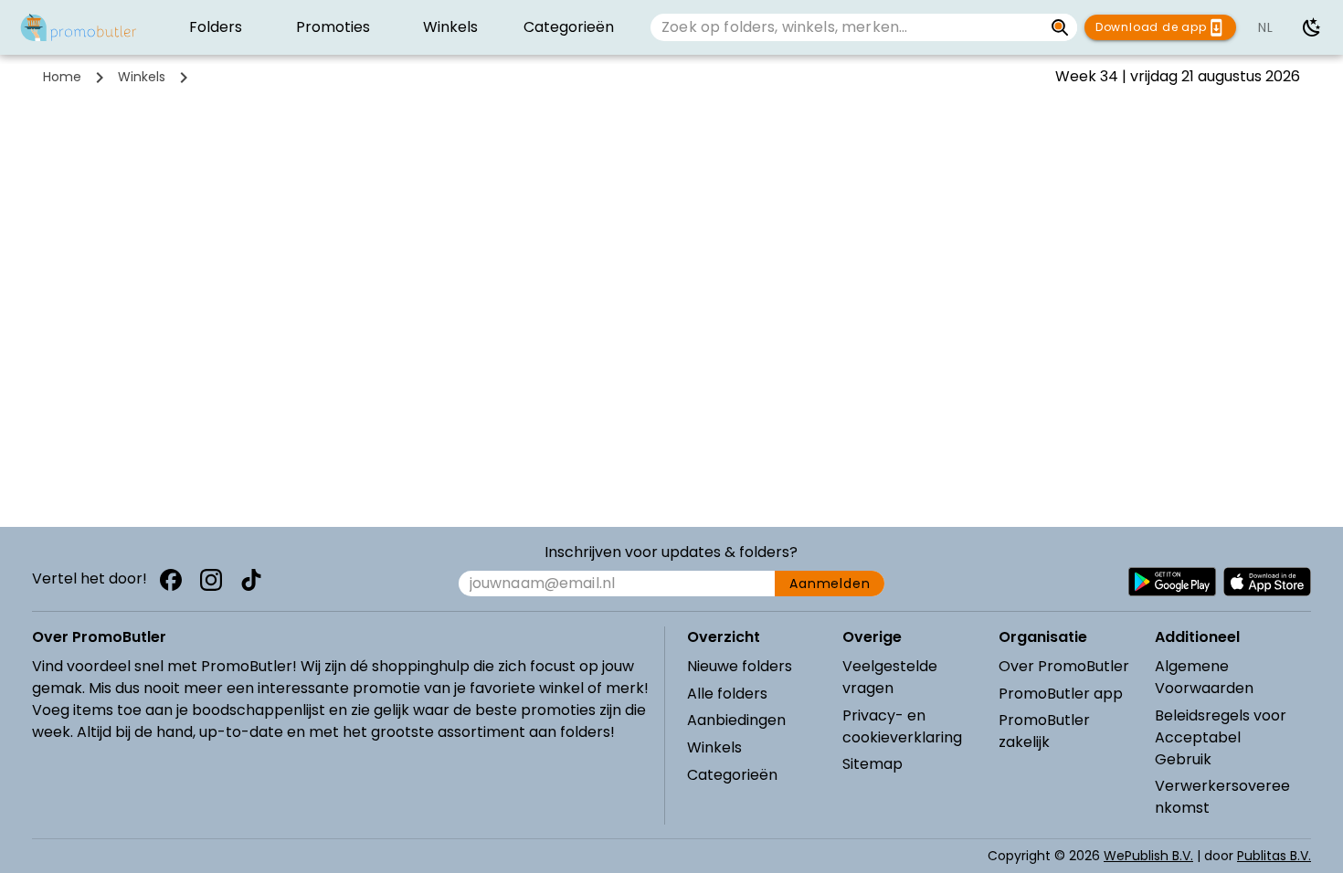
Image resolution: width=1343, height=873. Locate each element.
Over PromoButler (1064, 666)
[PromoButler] (79, 27)
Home (62, 77)
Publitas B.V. (1274, 856)
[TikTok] (251, 579)
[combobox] (846, 27)
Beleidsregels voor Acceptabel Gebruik (1220, 737)
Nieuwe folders (739, 666)
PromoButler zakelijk (1044, 731)
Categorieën (732, 774)
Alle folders (727, 693)
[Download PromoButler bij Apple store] (1267, 581)
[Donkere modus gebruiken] (1311, 27)
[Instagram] (211, 579)
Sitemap (872, 763)
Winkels (141, 77)
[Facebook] (170, 579)
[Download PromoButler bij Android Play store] (1172, 581)
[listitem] (215, 27)
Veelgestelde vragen (889, 677)
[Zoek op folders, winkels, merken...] (1060, 27)
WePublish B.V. (1148, 856)
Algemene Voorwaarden (1204, 677)
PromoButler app (1061, 693)
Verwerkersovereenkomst (1222, 796)
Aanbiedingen (736, 720)
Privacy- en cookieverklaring (902, 726)
